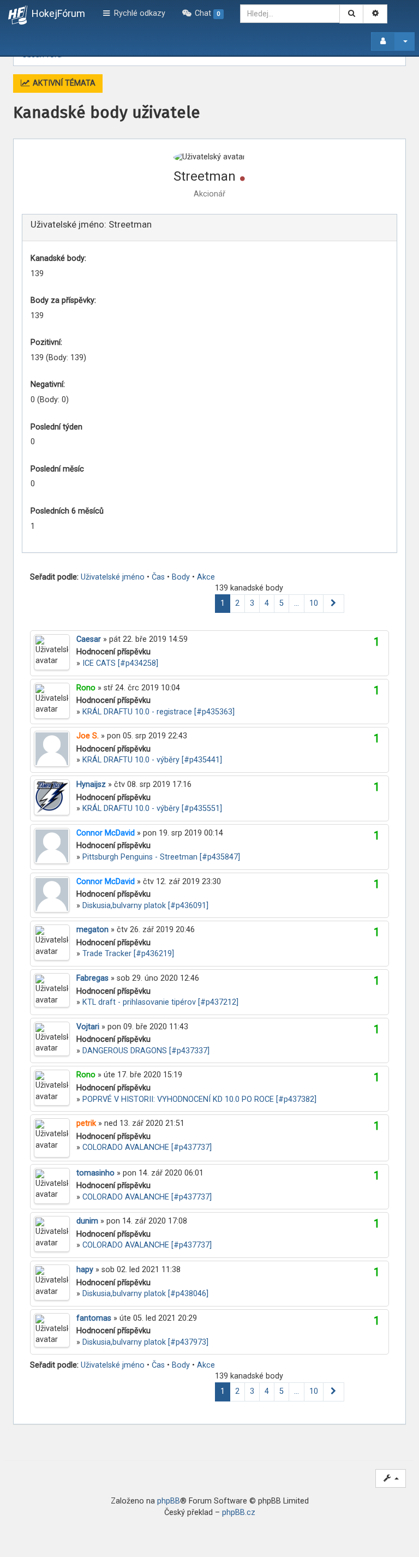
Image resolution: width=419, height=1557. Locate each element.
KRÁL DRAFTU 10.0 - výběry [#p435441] (152, 760)
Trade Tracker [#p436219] (128, 953)
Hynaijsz (91, 784)
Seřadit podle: (54, 577)
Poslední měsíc (57, 469)
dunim (87, 1221)
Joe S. (87, 736)
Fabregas (92, 978)
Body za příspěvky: (63, 300)
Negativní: (48, 384)
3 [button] (252, 603)
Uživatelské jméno (113, 577)
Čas (158, 577)
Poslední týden (56, 427)
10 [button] (313, 603)
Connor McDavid (105, 833)
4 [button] (267, 603)
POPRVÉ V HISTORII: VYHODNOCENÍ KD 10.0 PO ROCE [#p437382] (199, 1099)
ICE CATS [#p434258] (120, 663)
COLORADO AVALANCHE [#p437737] (147, 1147)
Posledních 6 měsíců (67, 511)
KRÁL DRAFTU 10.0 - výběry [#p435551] (152, 808)
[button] (333, 603)
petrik (86, 1123)
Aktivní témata (63, 83)
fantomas (93, 1318)
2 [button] (237, 603)
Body (181, 577)
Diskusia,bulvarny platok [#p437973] (145, 1342)
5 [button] (281, 603)
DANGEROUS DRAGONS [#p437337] (146, 1050)
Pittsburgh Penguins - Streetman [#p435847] (161, 857)
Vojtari (87, 1026)
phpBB (168, 1501)
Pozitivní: (46, 342)
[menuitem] (202, 13)
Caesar (88, 639)
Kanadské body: (58, 258)
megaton (92, 929)
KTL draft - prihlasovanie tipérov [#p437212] (160, 1002)
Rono (85, 688)
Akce (206, 577)
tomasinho (95, 1173)
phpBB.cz (238, 1512)
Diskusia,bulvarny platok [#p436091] (145, 905)
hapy (84, 1269)
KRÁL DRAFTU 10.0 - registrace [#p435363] (158, 712)
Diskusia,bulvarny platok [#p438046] (145, 1293)
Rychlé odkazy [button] (138, 13)
